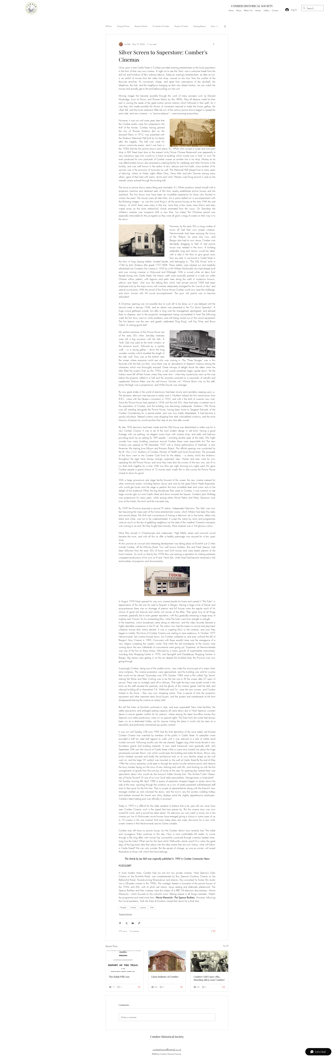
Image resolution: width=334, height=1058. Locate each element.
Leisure (143, 907)
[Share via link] (139, 923)
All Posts (109, 26)
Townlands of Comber (161, 26)
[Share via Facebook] (120, 923)
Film (152, 907)
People (123, 907)
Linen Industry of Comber (164, 976)
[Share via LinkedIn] (133, 923)
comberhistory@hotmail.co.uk (167, 1049)
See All (225, 946)
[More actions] (213, 44)
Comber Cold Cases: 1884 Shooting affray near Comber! (209, 978)
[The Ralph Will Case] (125, 961)
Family (133, 907)
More (213, 26)
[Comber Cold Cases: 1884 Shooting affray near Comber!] (209, 961)
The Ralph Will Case (119, 976)
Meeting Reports (199, 26)
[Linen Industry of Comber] (167, 961)
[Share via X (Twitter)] (126, 923)
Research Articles (141, 26)
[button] (225, 26)
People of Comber (181, 26)
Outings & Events (123, 26)
